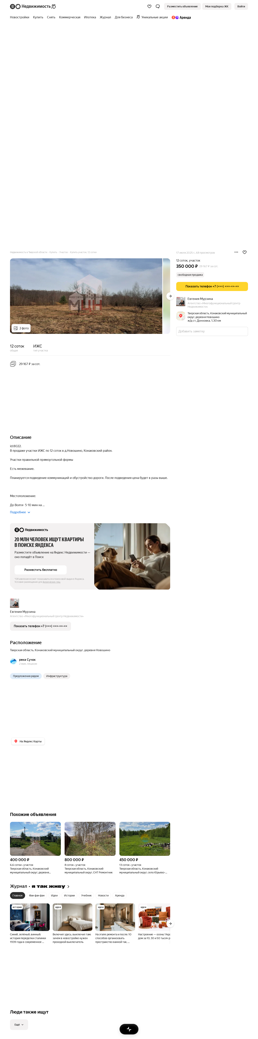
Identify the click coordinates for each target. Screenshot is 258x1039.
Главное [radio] (17, 895)
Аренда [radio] (119, 895)
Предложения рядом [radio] (26, 676)
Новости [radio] (103, 895)
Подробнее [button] (18, 512)
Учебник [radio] (86, 895)
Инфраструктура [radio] (56, 676)
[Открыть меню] (236, 252)
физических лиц (51, 582)
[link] (241, 6)
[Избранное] (149, 6)
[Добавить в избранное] (244, 252)
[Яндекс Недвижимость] (33, 6)
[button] (157, 6)
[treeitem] (20, 17)
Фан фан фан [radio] (37, 895)
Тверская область (21, 650)
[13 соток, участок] (144, 839)
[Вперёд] (170, 296)
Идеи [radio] (54, 895)
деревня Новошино (97, 650)
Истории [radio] (69, 895)
